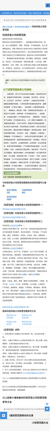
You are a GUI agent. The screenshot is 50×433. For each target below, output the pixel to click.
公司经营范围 (14, 225)
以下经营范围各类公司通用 (33, 373)
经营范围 (15, 248)
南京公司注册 (7, 26)
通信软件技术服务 (20, 13)
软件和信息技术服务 (22, 26)
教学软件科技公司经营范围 (27, 322)
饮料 (33, 274)
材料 (25, 290)
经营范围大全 (7, 13)
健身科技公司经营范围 (11, 316)
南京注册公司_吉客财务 (17, 5)
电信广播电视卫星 (34, 13)
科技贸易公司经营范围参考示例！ (14, 209)
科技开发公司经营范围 (14, 20)
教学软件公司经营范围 (27, 316)
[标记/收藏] (47, 409)
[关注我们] (47, 404)
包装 (21, 274)
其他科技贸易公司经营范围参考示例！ (16, 307)
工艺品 (11, 284)
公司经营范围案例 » (12, 173)
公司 (10, 248)
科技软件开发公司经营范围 (33, 20)
